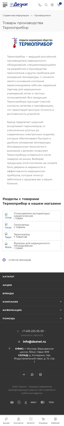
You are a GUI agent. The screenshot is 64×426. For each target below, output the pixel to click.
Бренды (8, 293)
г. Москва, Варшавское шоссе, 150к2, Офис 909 (37, 350)
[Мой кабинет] (52, 5)
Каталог (9, 276)
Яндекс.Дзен (40, 374)
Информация (12, 310)
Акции (7, 285)
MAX (32, 374)
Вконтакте (23, 374)
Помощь (9, 318)
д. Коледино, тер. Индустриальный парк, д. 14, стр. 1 (34, 358)
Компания (10, 301)
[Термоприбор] (32, 43)
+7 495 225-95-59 (33, 331)
